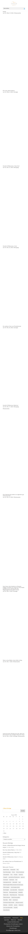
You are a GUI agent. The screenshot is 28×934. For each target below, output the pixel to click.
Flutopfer (15, 874)
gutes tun (22, 877)
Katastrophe (11, 879)
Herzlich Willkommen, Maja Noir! (11, 166)
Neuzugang (16, 167)
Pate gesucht (20, 889)
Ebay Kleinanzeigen (7, 872)
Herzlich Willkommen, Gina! (10, 246)
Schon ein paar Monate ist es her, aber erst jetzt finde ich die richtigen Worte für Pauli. (14, 734)
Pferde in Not (5, 894)
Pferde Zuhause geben (15, 897)
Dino (18, 869)
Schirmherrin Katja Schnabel (8, 902)
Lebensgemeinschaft (7, 882)
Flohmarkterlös (6, 874)
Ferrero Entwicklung (20, 872)
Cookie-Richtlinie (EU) (13, 922)
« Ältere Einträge (7, 808)
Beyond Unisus (6, 869)
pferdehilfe (20, 892)
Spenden (6, 919)
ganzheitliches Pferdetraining (14, 877)
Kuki (16, 879)
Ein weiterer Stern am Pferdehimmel (12, 326)
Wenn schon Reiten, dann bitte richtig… (13, 660)
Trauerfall (15, 907)
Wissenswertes (17, 13)
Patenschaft (5, 892)
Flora (11, 874)
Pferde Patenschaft (13, 894)
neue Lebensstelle (13, 889)
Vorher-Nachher (6, 910)
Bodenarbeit (13, 869)
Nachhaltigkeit (6, 889)
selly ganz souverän (19, 902)
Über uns (13, 919)
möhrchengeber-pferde (15, 887)
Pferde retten (20, 894)
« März (4, 833)
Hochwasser (5, 879)
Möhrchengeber (6, 887)
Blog (21, 917)
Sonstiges (16, 92)
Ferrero (13, 872)
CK (5, 13)
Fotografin (5, 877)
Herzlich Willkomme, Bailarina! (10, 405)
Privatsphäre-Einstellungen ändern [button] (13, 924)
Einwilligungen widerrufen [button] (13, 930)
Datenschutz (7, 917)
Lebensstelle (14, 882)
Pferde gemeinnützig (13, 892)
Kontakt (20, 919)
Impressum (15, 917)
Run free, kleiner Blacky (9, 90)
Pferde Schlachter (6, 897)
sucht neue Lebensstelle (7, 907)
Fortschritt (21, 874)
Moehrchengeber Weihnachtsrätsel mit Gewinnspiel (13, 884)
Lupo (19, 882)
